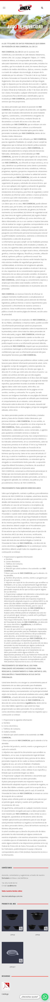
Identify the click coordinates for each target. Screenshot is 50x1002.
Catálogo (5, 994)
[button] (44, 996)
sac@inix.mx (12, 886)
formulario (6, 878)
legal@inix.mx (22, 546)
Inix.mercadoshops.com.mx (12, 896)
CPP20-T (12, 967)
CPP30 (37, 935)
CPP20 (12, 935)
